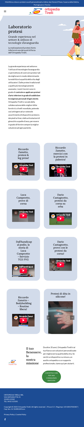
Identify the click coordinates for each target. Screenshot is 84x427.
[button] (72, 317)
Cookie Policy (21, 414)
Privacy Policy (9, 414)
